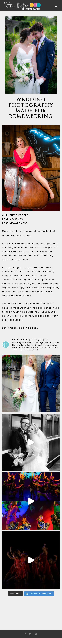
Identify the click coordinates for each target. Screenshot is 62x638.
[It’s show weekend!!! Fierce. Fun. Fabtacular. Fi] (31, 560)
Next (51, 55)
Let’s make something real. (20, 327)
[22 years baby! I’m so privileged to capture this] (31, 501)
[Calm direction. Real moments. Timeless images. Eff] (31, 442)
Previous (10, 55)
